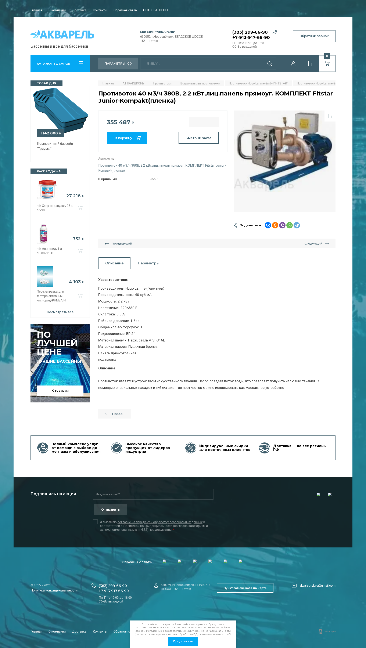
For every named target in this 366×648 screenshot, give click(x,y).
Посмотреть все (60, 312)
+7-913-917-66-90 (251, 37)
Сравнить (330, 116)
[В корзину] (80, 208)
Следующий (313, 243)
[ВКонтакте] (268, 225)
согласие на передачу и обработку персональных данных (160, 522)
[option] (285, 161)
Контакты (100, 10)
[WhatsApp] (289, 225)
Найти (269, 63)
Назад (117, 414)
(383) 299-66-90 (250, 32)
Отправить (110, 509)
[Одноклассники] (275, 225)
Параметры (148, 263)
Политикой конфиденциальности (147, 526)
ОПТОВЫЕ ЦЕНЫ (155, 10)
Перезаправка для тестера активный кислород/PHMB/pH (51, 296)
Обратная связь (125, 10)
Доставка (79, 10)
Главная (36, 10)
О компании (57, 10)
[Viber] (282, 225)
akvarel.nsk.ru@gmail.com (317, 585)
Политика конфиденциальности (54, 590)
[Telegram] (297, 225)
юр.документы (161, 530)
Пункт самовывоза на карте (245, 588)
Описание (114, 263)
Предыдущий (122, 243)
